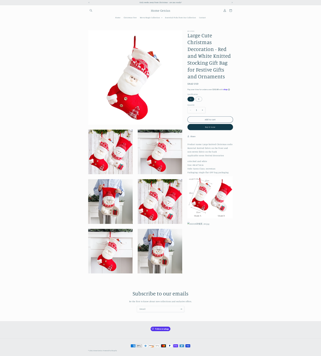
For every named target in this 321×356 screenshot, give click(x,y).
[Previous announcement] (89, 2)
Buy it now (210, 127)
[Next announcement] (232, 2)
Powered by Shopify (110, 350)
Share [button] (192, 136)
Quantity (190, 105)
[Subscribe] (181, 309)
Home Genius (98, 350)
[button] (91, 10)
